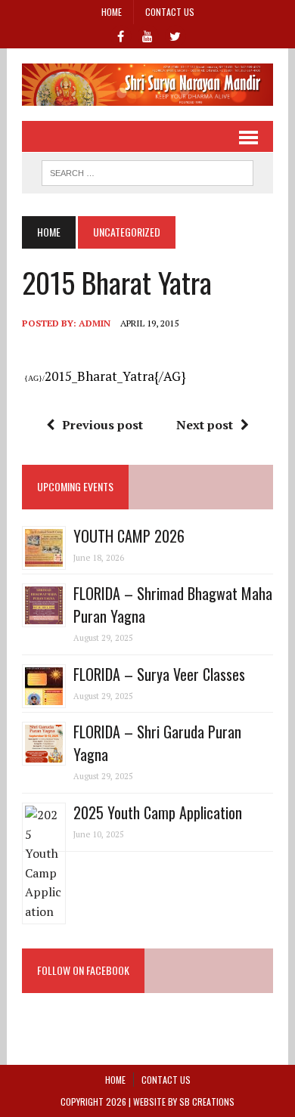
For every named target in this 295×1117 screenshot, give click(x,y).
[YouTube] (147, 35)
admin (94, 323)
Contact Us (169, 11)
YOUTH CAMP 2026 (129, 535)
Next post (204, 424)
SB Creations (206, 1101)
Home (111, 11)
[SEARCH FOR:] (147, 171)
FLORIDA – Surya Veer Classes (159, 674)
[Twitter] (175, 35)
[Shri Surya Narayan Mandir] (147, 84)
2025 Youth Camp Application (157, 812)
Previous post (102, 424)
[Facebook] (120, 35)
